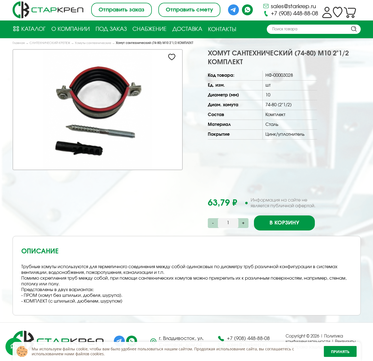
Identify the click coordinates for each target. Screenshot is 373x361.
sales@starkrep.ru (292, 6)
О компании (70, 29)
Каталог (33, 29)
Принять (340, 351)
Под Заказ (111, 29)
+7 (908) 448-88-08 (293, 13)
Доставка (187, 29)
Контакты (222, 29)
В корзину (284, 223)
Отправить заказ (121, 10)
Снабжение (149, 29)
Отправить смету (189, 10)
